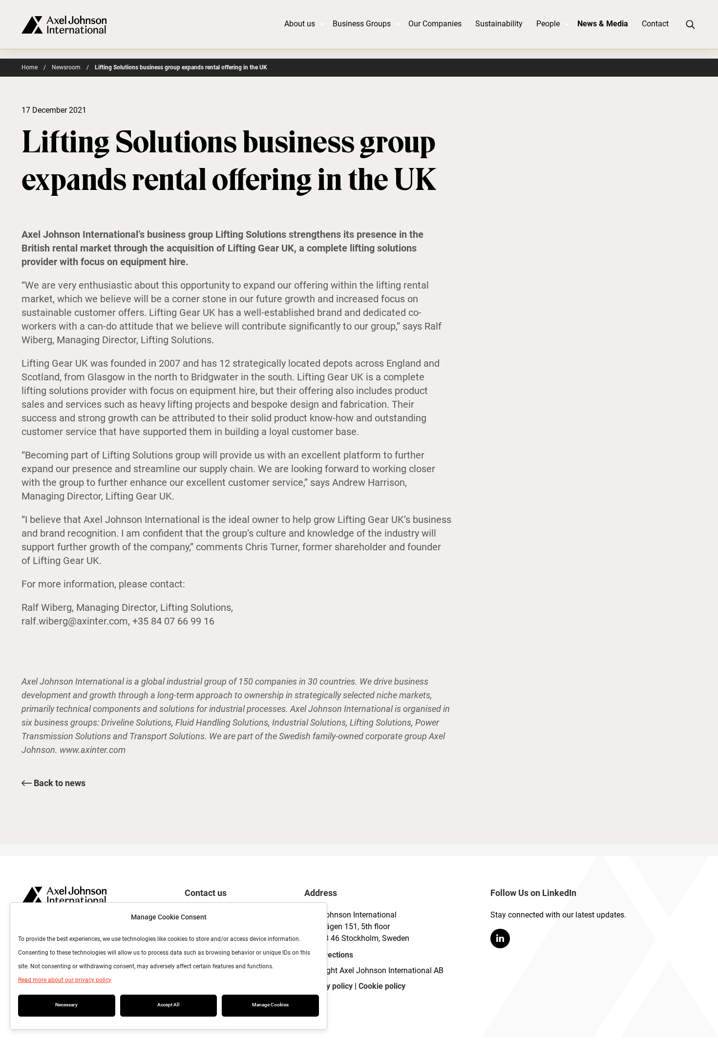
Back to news (58, 783)
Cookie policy (382, 986)
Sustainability (499, 23)
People (548, 23)
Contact (655, 23)
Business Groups (362, 23)
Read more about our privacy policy (64, 980)
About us (299, 23)
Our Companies (435, 23)
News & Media (602, 23)
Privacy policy (328, 986)
